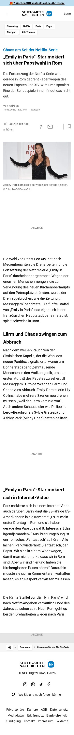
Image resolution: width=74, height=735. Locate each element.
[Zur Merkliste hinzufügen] (68, 126)
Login (67, 13)
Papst (49, 26)
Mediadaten (15, 715)
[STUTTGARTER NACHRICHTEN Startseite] (37, 13)
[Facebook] (49, 684)
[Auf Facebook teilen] (41, 126)
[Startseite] (9, 647)
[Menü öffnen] (5, 14)
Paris (38, 26)
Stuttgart (11, 32)
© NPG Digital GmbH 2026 (37, 673)
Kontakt (29, 721)
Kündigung (13, 721)
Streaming (12, 26)
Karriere (32, 709)
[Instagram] (25, 684)
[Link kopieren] (33, 126)
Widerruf (62, 721)
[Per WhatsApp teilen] (58, 126)
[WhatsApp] (33, 684)
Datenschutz (59, 709)
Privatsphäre (15, 709)
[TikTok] (41, 684)
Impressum (45, 721)
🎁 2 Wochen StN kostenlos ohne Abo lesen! (37, 3)
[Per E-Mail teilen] (50, 126)
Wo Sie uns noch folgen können (41, 695)
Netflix (26, 26)
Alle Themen (28, 32)
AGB (44, 709)
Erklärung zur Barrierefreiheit (47, 715)
